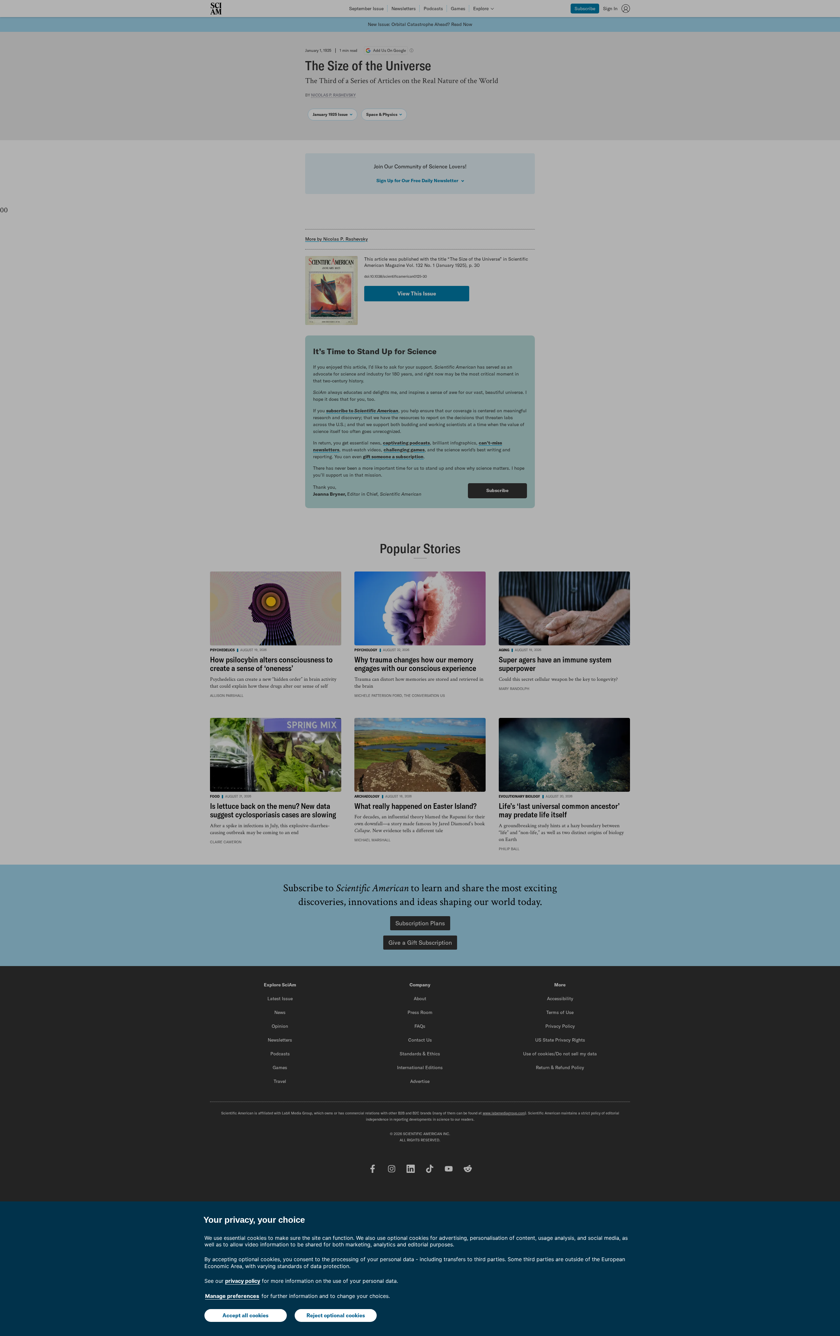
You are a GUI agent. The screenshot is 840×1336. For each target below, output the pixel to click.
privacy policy (242, 1281)
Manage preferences (232, 1296)
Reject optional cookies (335, 1315)
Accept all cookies (245, 1315)
